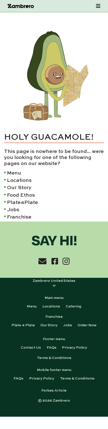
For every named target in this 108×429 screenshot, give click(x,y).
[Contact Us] (42, 261)
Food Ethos (21, 194)
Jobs (13, 209)
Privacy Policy (74, 347)
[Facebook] (54, 261)
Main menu (54, 297)
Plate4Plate (22, 201)
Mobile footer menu (54, 369)
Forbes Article (54, 390)
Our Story (19, 187)
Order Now (87, 324)
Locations (19, 179)
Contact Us (31, 347)
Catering (73, 305)
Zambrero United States (54, 280)
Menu (14, 172)
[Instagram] (66, 261)
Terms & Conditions (54, 357)
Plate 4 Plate (23, 324)
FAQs (52, 347)
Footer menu (54, 338)
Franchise (19, 216)
